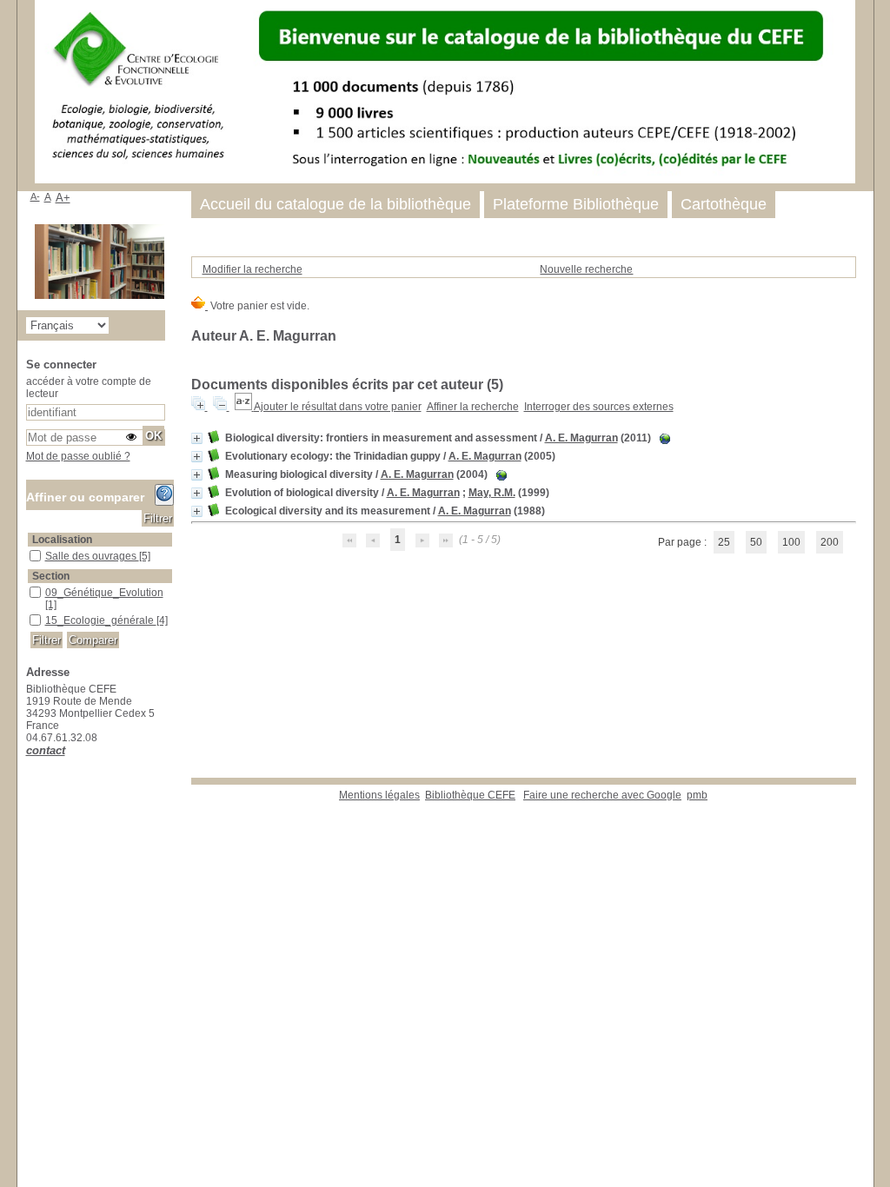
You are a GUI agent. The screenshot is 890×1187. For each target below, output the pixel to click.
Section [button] (51, 576)
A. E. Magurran (581, 438)
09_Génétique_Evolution (104, 593)
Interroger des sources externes (599, 407)
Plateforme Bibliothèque (576, 204)
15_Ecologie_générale (100, 620)
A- (35, 196)
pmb (697, 795)
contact (45, 750)
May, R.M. (491, 493)
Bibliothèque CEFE (470, 795)
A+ (63, 197)
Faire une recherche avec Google (602, 795)
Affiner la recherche (473, 407)
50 (756, 542)
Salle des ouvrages (92, 556)
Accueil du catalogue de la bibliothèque (335, 204)
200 (829, 542)
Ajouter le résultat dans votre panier (338, 407)
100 (791, 542)
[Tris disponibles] (244, 407)
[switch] (131, 437)
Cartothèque (724, 204)
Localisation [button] (62, 540)
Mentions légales (379, 795)
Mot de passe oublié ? (78, 456)
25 (724, 542)
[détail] (197, 438)
